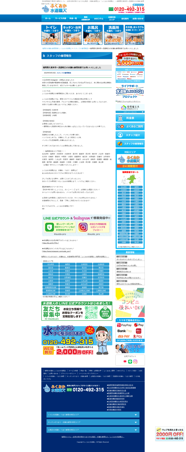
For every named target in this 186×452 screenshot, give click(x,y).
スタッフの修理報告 (81, 48)
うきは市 (84, 281)
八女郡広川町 (51, 294)
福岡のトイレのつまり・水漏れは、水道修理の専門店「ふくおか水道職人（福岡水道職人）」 (75, 256)
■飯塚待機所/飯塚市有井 (116, 399)
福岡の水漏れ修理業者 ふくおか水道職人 (57, 48)
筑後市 (67, 271)
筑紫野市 (101, 274)
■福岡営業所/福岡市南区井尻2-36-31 (120, 385)
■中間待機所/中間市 (114, 410)
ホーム (47, 18)
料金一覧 (73, 18)
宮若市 (101, 281)
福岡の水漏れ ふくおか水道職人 (55, 371)
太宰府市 (101, 277)
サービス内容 (60, 18)
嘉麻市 (50, 284)
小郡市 (84, 274)
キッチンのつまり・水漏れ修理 (77, 376)
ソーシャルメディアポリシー (88, 373)
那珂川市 (124, 228)
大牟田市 (84, 264)
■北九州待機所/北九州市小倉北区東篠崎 (121, 388)
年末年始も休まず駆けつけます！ (129, 278)
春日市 (50, 277)
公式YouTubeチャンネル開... (127, 265)
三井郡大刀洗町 (84, 290)
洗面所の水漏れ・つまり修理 (123, 376)
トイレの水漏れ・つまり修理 (54, 376)
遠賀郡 (84, 287)
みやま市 (84, 284)
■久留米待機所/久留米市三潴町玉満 (120, 396)
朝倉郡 (67, 290)
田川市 (84, 267)
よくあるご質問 (109, 371)
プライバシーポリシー (68, 373)
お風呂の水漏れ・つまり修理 (100, 376)
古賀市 (50, 281)
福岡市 (67, 264)
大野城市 (67, 277)
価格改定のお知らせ (124, 271)
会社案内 (125, 18)
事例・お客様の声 (86, 18)
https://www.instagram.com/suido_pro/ (56, 251)
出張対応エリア (112, 18)
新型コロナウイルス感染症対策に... (129, 284)
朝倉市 (67, 284)
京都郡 (84, 294)
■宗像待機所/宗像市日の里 (116, 390)
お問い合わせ (138, 18)
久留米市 (101, 264)
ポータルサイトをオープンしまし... (129, 259)
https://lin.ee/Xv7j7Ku (50, 243)
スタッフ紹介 (132, 371)
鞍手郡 (101, 287)
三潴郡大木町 (101, 290)
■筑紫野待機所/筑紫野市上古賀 (118, 393)
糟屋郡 (67, 287)
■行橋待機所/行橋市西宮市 (116, 404)
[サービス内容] (56, 18)
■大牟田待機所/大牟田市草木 (117, 401)
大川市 (84, 271)
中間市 (67, 274)
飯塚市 (67, 267)
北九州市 (50, 264)
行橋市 (101, 271)
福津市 (67, 281)
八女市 (50, 271)
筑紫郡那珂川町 (50, 287)
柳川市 (101, 267)
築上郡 (101, 294)
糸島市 (101, 284)
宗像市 (84, 277)
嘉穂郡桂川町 (51, 290)
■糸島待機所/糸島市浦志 (116, 407)
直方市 (50, 267)
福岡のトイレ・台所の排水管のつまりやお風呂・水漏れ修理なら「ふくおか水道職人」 (93, 437)
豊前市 (50, 274)
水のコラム (99, 18)
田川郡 (67, 294)
